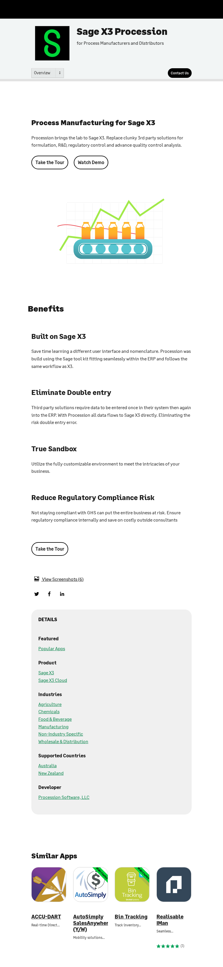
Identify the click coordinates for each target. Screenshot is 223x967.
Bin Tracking (131, 917)
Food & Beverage (55, 719)
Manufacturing (53, 726)
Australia (47, 765)
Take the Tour (49, 162)
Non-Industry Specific (60, 733)
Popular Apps (51, 648)
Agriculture (50, 704)
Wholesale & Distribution (63, 741)
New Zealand (51, 773)
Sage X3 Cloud (52, 680)
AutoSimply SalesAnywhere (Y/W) (90, 923)
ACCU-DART (46, 917)
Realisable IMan (170, 920)
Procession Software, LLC (63, 797)
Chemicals (49, 711)
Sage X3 (46, 672)
